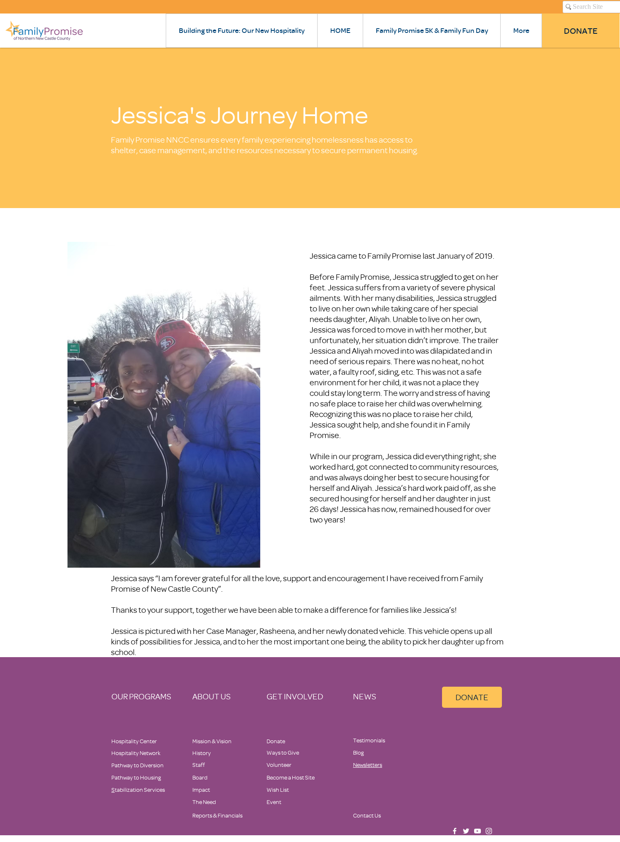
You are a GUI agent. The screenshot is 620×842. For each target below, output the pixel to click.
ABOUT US (211, 696)
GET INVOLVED (295, 696)
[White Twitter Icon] (466, 831)
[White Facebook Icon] (454, 831)
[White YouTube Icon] (477, 831)
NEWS (364, 696)
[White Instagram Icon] (489, 831)
